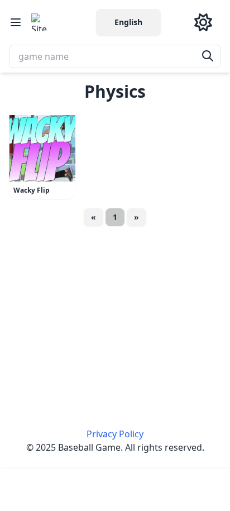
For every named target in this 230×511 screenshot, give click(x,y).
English (128, 22)
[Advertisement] (115, 315)
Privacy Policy (115, 434)
